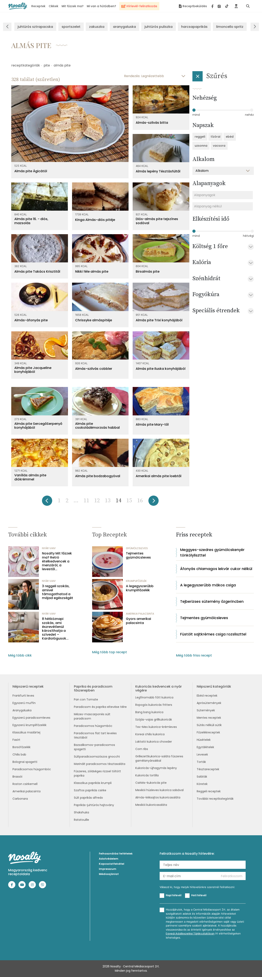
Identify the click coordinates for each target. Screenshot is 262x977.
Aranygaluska (22, 710)
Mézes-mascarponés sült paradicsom (92, 716)
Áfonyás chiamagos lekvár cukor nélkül (216, 568)
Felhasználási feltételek (116, 854)
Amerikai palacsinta (26, 791)
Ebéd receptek (207, 696)
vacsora (219, 146)
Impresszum (107, 869)
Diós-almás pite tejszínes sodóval (157, 221)
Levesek (202, 754)
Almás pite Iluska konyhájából (160, 369)
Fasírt (16, 740)
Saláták (202, 777)
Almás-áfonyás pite (31, 320)
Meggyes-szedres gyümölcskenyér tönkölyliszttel (212, 552)
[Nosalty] (17, 6)
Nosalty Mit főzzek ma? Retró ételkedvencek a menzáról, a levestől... (57, 561)
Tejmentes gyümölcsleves (138, 555)
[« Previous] (47, 502)
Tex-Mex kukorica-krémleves (156, 727)
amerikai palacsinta (140, 614)
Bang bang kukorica (149, 712)
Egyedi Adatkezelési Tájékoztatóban (190, 933)
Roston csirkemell (24, 784)
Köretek (202, 784)
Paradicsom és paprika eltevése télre (100, 707)
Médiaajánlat (109, 874)
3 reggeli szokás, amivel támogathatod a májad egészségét (57, 592)
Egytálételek (205, 747)
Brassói (17, 777)
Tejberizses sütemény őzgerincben (212, 601)
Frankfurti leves (23, 696)
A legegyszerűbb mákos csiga (208, 585)
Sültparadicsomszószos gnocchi (97, 756)
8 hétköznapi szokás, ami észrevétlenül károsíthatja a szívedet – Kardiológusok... (55, 628)
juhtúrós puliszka (159, 26)
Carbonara (20, 799)
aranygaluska (124, 26)
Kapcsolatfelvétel (111, 864)
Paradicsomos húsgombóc (31, 769)
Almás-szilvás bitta (152, 123)
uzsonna (201, 146)
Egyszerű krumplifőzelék (29, 725)
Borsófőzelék (21, 747)
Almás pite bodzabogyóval (97, 476)
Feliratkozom (231, 876)
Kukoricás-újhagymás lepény (156, 768)
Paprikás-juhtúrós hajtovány (94, 805)
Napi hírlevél (173, 895)
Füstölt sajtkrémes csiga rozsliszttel (213, 634)
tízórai (215, 137)
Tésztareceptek (208, 769)
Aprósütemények (209, 703)
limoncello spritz (229, 26)
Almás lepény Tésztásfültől (158, 171)
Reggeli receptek (209, 791)
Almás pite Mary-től (152, 424)
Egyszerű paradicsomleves (31, 718)
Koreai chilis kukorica (150, 734)
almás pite (62, 65)
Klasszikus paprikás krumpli (93, 783)
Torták (201, 762)
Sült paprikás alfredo (88, 798)
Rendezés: (132, 76)
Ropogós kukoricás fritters (153, 705)
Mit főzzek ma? (73, 6)
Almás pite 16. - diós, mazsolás (31, 221)
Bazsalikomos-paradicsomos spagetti (94, 747)
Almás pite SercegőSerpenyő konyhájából (38, 425)
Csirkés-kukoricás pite (151, 783)
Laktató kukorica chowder (153, 742)
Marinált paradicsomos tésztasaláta (99, 764)
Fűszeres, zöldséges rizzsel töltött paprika (97, 773)
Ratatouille (81, 820)
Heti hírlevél (198, 895)
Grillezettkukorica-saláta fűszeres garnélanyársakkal (159, 758)
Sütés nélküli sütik (209, 725)
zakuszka (96, 26)
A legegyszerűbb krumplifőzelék (140, 588)
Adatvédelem (108, 859)
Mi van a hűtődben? (101, 6)
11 (86, 500)
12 (97, 500)
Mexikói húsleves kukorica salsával (159, 790)
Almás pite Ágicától (30, 171)
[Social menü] (219, 6)
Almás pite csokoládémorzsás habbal (97, 425)
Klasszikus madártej (26, 732)
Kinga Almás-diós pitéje (95, 220)
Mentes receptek (209, 718)
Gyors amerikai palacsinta (138, 621)
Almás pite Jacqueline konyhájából (32, 370)
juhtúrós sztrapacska (35, 26)
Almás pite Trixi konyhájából (159, 320)
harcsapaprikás (194, 26)
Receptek (38, 6)
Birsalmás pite (147, 271)
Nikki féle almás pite (91, 271)
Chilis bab (19, 754)
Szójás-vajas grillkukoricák (153, 719)
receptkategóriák (25, 65)
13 (108, 500)
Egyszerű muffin (24, 703)
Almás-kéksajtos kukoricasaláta (157, 797)
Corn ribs (141, 749)
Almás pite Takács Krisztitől (37, 271)
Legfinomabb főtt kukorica (154, 697)
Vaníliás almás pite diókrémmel (30, 477)
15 (129, 500)
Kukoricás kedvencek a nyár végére (158, 688)
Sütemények (206, 710)
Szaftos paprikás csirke (90, 790)
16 (140, 500)
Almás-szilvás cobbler (93, 369)
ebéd (230, 137)
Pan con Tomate (86, 699)
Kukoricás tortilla (147, 775)
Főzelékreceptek (208, 732)
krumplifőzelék (136, 581)
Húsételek (204, 740)
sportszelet (71, 26)
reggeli (200, 137)
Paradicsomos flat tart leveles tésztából (95, 735)
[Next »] (153, 502)
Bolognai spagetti (24, 762)
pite (47, 65)
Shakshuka (81, 812)
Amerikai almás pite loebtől (158, 476)
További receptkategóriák (215, 799)
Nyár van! (49, 548)
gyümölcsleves (137, 548)
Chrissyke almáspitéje (93, 320)
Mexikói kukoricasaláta (151, 805)
